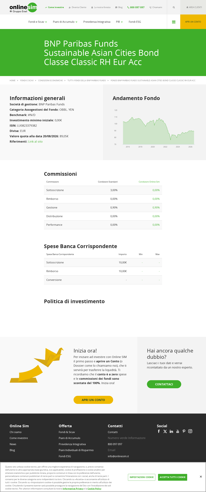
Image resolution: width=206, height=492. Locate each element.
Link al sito (35, 141)
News (13, 444)
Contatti (113, 432)
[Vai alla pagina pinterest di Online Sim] (184, 431)
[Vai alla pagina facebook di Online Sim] (159, 431)
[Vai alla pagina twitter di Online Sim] (165, 431)
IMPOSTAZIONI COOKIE (142, 477)
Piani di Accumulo (64, 22)
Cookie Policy (94, 488)
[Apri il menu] (173, 21)
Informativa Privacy (73, 488)
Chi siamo (16, 432)
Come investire (19, 438)
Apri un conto (193, 21)
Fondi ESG (135, 22)
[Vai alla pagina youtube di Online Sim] (177, 431)
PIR (118, 22)
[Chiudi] (200, 476)
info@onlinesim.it (118, 456)
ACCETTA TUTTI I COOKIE (172, 477)
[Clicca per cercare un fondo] (173, 7)
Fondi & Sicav (67, 432)
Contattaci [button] (164, 384)
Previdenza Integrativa (96, 22)
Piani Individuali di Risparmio (76, 450)
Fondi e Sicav (36, 22)
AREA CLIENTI (195, 7)
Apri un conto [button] (93, 400)
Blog (12, 450)
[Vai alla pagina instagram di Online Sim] (189, 431)
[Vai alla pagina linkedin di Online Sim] (171, 431)
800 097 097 (115, 444)
